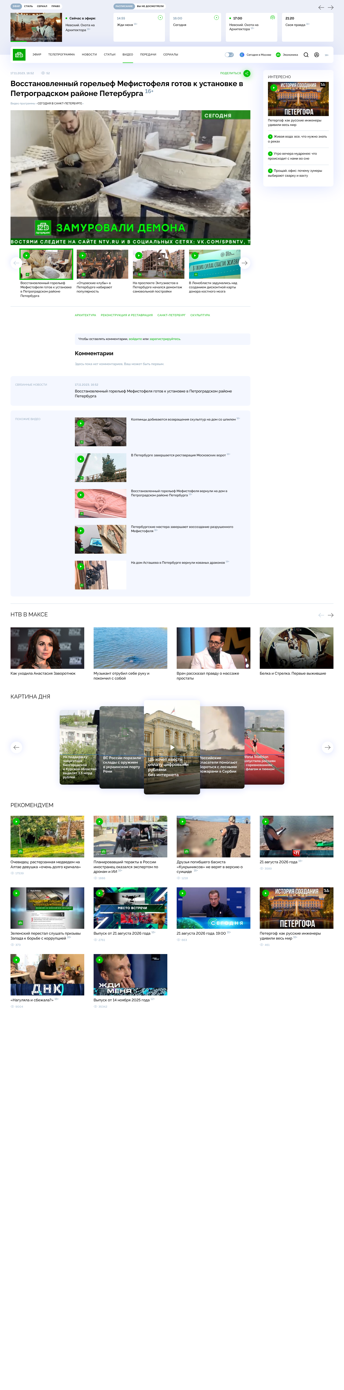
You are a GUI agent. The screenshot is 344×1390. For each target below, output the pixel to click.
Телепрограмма (61, 54)
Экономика (290, 54)
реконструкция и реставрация (127, 315)
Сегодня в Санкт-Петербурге (60, 103)
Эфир (37, 54)
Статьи (110, 54)
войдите (135, 339)
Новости (89, 54)
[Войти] (316, 54)
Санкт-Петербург (171, 315)
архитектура (85, 315)
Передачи (148, 54)
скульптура (200, 315)
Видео (128, 54)
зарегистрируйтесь (165, 339)
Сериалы (170, 54)
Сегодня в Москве (259, 54)
